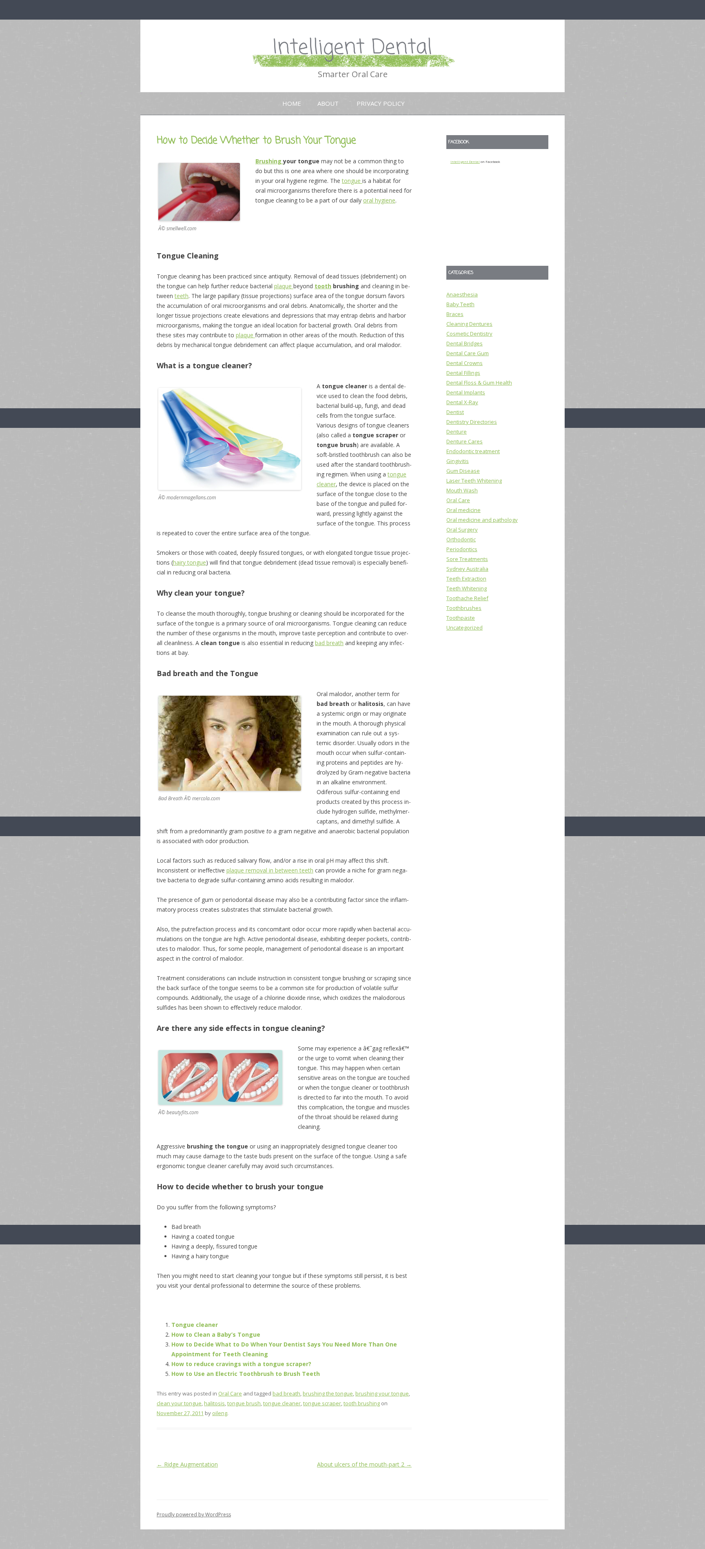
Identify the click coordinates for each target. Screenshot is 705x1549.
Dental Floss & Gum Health (479, 382)
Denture (456, 431)
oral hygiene (379, 200)
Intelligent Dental (352, 48)
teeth (181, 296)
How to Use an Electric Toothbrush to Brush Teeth (245, 1374)
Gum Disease (463, 470)
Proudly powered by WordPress (194, 1514)
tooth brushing (362, 1403)
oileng (219, 1413)
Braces (454, 314)
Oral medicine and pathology (482, 519)
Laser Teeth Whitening (474, 480)
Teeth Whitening (466, 588)
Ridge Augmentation (187, 1464)
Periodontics (461, 549)
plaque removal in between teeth (269, 870)
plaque (283, 286)
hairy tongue (189, 562)
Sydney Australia (467, 568)
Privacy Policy (381, 103)
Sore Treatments (467, 559)
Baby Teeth (460, 304)
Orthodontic (461, 539)
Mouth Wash (462, 490)
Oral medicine (463, 510)
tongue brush (244, 1403)
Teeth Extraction (466, 578)
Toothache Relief (467, 598)
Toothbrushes (463, 608)
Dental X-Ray (462, 402)
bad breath (329, 643)
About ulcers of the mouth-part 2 (364, 1464)
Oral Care (230, 1393)
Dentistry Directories (471, 421)
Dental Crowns (464, 363)
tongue (352, 181)
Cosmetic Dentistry (469, 333)
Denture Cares (464, 441)
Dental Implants (465, 392)
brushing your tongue (382, 1393)
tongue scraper (322, 1403)
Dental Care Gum (467, 353)
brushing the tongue (328, 1393)
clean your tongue (179, 1403)
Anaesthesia (462, 294)
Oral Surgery (462, 529)
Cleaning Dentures (469, 323)
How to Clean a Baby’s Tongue (215, 1334)
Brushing (269, 161)
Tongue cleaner (194, 1325)
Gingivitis (457, 461)
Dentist (455, 412)
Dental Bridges (464, 343)
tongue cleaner (282, 1403)
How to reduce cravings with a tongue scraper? (241, 1364)
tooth (323, 286)
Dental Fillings (463, 372)
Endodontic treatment (473, 451)
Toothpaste (460, 617)
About (328, 103)
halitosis (214, 1403)
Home (291, 103)
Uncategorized (464, 627)
